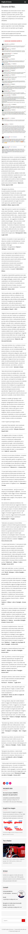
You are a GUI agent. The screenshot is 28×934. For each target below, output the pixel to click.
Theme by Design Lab (14, 931)
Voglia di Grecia (6, 2)
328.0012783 (10, 905)
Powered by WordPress (20, 929)
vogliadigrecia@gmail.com (12, 799)
